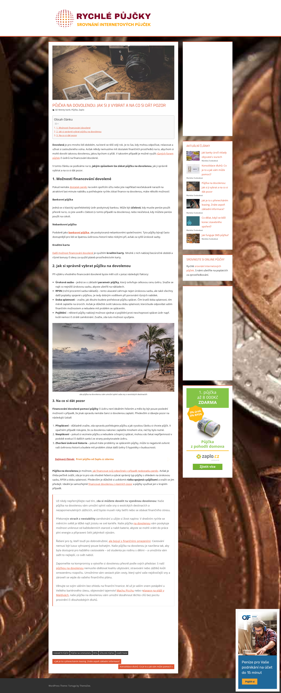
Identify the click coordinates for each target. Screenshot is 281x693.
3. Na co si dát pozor (66, 135)
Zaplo (81, 109)
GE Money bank (62, 109)
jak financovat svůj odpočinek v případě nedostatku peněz (125, 470)
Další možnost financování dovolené (72, 253)
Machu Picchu (125, 590)
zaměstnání (121, 653)
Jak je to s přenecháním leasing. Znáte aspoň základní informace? (87, 662)
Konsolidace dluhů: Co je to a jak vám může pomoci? (145, 667)
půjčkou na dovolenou (70, 568)
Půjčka (74, 109)
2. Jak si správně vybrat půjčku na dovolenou (78, 131)
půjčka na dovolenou (81, 653)
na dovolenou (141, 523)
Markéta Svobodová (210, 160)
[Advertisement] (113, 630)
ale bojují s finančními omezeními (130, 541)
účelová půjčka (107, 653)
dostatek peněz (78, 187)
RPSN (95, 653)
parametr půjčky (61, 653)
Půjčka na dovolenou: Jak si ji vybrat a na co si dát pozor (215, 187)
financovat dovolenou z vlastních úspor (110, 484)
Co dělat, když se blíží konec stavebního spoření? (214, 222)
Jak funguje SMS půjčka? (215, 235)
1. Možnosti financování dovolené (73, 127)
